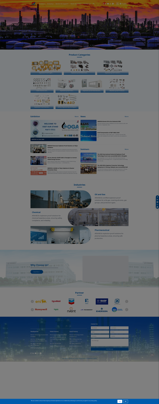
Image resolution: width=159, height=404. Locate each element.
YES (120, 401)
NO (125, 401)
